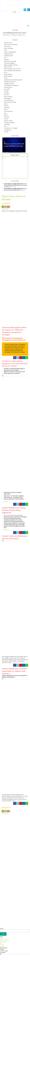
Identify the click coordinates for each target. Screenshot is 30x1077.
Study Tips (6, 117)
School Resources (4, 940)
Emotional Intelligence (9, 63)
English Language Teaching (10, 65)
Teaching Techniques (9, 122)
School (5, 109)
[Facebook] (14, 357)
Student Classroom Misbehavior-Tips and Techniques (15, 537)
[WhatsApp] (26, 357)
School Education (8, 111)
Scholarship (7, 107)
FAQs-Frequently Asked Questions (12, 70)
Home (3, 157)
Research (6, 106)
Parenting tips (7, 98)
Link (1, 943)
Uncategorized (7, 130)
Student (6, 115)
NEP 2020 (6, 94)
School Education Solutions (15, 4)
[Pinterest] (20, 357)
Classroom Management (10, 52)
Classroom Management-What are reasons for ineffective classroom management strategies (14, 331)
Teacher (6, 119)
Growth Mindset (8, 74)
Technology (7, 124)
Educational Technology (10, 61)
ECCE (5, 57)
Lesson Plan (7, 89)
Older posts (5, 209)
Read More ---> (9, 353)
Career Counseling (8, 48)
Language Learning (8, 83)
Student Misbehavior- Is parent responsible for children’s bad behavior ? (14, 671)
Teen (5, 126)
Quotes (6, 104)
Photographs (3, 941)
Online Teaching (8, 96)
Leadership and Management (11, 85)
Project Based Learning (10, 102)
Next (8, 206)
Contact (2, 944)
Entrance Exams (8, 67)
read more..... (14, 186)
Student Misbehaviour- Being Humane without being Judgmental (13, 510)
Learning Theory (8, 87)
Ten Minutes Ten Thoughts (10, 128)
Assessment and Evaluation (11, 44)
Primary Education (8, 100)
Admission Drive (8, 42)
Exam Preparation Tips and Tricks (12, 68)
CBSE (5, 50)
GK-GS (5, 72)
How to (6, 78)
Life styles (6, 93)
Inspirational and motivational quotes (13, 80)
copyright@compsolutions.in (15, 1074)
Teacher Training (8, 120)
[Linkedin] (23, 357)
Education (6, 59)
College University (8, 54)
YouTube (6, 132)
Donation (2, 946)
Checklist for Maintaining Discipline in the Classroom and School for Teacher (14, 363)
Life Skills (6, 91)
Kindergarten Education (10, 81)
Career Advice (7, 46)
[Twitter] (17, 357)
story (5, 113)
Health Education (8, 76)
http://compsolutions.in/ (8, 1072)
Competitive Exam (8, 55)
